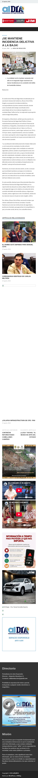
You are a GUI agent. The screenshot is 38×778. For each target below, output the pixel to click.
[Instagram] (35, 1)
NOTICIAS (4, 35)
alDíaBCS (16, 773)
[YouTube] (32, 1)
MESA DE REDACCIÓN (19, 48)
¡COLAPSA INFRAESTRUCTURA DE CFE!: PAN (18, 420)
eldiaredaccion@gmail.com (18, 678)
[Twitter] (30, 1)
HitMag (19, 775)
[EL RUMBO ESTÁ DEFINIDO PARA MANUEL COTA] (19, 232)
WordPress (12, 775)
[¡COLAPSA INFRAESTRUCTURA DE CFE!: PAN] (19, 352)
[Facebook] (27, 1)
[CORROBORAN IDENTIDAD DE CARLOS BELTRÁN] (19, 264)
